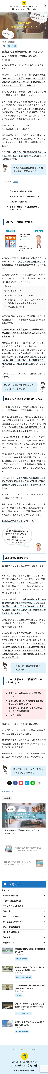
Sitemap (33, 1049)
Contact (14, 1049)
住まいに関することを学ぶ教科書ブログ (24, 1062)
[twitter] (9, 783)
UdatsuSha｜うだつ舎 (24, 9)
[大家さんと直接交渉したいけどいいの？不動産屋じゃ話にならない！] (27, 783)
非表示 (15, 181)
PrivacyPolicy (24, 1049)
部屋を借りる (8, 791)
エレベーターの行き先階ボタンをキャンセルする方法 (30, 987)
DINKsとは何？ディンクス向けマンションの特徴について (30, 969)
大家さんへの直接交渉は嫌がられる (24, 196)
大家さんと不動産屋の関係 (21, 191)
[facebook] (15, 783)
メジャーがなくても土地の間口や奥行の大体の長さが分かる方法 (30, 1005)
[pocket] (21, 783)
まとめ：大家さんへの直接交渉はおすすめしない (24, 208)
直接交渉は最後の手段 (19, 201)
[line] (32, 783)
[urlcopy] (38, 783)
